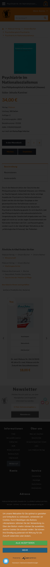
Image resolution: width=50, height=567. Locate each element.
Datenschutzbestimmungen (29, 563)
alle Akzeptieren (25, 543)
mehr (25, 550)
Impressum (15, 563)
